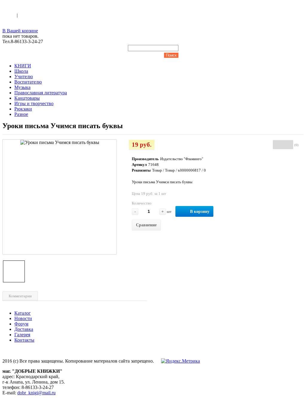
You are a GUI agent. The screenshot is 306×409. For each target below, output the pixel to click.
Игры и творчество (33, 103)
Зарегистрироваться (39, 15)
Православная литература (40, 92)
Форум (21, 323)
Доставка (23, 329)
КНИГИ (22, 65)
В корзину (199, 211)
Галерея (22, 334)
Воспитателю (28, 81)
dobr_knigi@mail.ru (36, 392)
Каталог (22, 313)
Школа (21, 71)
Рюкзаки (23, 108)
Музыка (22, 87)
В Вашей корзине (20, 30)
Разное (21, 114)
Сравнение (146, 225)
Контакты (24, 340)
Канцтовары (27, 98)
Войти (9, 15)
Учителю (23, 76)
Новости (23, 318)
